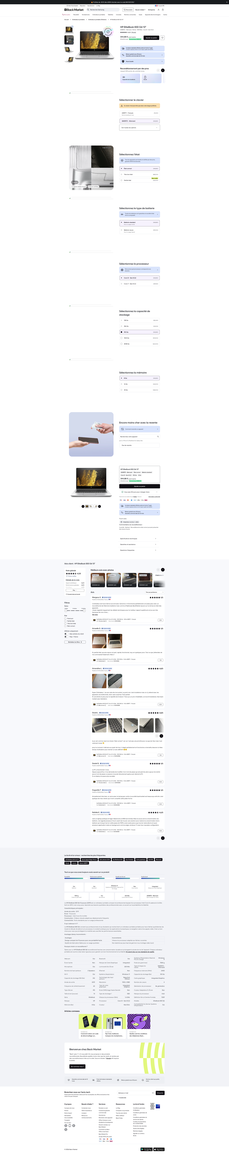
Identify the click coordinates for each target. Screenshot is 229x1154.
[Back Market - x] (65, 1129)
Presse (66, 1110)
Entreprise (151, 10)
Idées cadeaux (120, 1115)
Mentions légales (138, 1131)
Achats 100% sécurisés (105, 1136)
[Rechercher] (88, 9)
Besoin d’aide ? (140, 10)
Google (108, 1058)
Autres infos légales (138, 1128)
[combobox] (139, 436)
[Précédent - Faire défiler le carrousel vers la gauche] (158, 70)
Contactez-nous (86, 1108)
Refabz (135, 496)
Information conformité (154, 496)
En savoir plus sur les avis (74, 594)
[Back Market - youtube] (69, 1125)
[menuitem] (86, 15)
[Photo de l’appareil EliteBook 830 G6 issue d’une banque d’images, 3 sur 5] (69, 60)
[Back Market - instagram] (65, 1125)
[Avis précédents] (158, 838)
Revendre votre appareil (105, 1117)
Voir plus (95, 614)
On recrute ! (67, 1122)
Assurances (102, 1115)
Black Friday (119, 1118)
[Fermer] (226, 2)
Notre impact (68, 1113)
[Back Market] (73, 10)
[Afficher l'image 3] (95, 506)
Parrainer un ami (103, 1108)
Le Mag (118, 1108)
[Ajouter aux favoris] (162, 38)
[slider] (66, 610)
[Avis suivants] (163, 838)
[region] (142, 78)
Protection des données (140, 1126)
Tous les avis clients (121, 1113)
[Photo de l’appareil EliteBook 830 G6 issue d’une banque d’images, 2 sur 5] (69, 50)
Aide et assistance (87, 1110)
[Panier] (163, 10)
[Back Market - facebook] (73, 1125)
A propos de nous (69, 1108)
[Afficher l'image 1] (87, 506)
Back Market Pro (103, 1134)
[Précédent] (83, 506)
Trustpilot (67, 1120)
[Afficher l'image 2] (91, 506)
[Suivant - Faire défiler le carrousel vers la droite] (163, 70)
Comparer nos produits (122, 1110)
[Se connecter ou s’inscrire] (158, 10)
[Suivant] (99, 506)
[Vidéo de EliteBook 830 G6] (69, 40)
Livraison (84, 1113)
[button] (108, 31)
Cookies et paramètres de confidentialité (139, 1122)
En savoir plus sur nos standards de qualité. (140, 952)
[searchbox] (104, 9)
